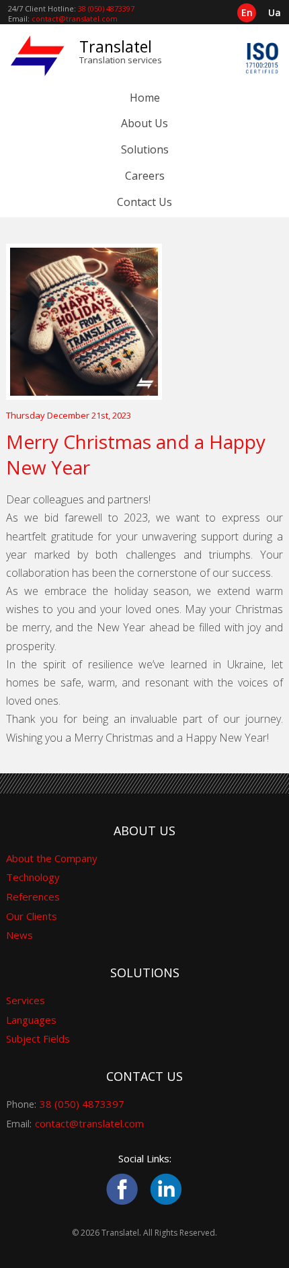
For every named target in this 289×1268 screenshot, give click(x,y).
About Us (144, 123)
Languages (31, 1019)
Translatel (115, 46)
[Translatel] (38, 55)
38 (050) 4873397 (106, 8)
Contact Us (144, 202)
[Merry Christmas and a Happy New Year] (144, 322)
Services (25, 1000)
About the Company (51, 858)
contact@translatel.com (75, 18)
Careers (145, 175)
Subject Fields (38, 1038)
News (19, 935)
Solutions (145, 149)
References (33, 896)
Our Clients (31, 916)
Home (145, 97)
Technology (33, 877)
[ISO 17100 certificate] (262, 64)
